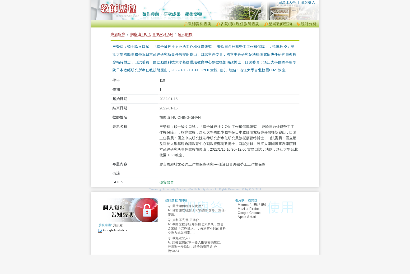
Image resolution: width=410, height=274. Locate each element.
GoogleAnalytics (115, 230)
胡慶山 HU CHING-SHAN (151, 34)
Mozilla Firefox (249, 209)
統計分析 (309, 24)
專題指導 (118, 34)
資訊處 (118, 225)
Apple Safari (247, 217)
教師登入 (308, 2)
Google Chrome (249, 213)
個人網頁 (185, 34)
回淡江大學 (287, 2)
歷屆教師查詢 (280, 24)
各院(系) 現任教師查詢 (239, 24)
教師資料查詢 (199, 24)
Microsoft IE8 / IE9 (252, 205)
